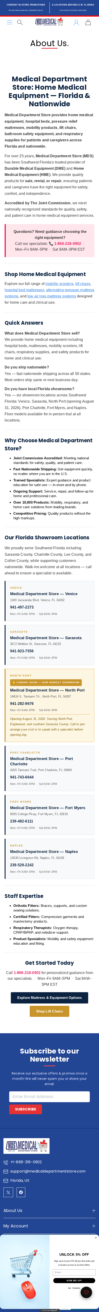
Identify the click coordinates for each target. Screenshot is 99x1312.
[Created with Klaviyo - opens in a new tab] (49, 1310)
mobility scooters (59, 284)
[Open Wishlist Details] (86, 1292)
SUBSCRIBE (25, 1109)
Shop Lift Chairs (49, 1011)
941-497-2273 (22, 607)
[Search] (20, 22)
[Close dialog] (96, 1238)
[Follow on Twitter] (8, 1192)
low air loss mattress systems (51, 296)
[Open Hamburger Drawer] (9, 22)
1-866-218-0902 (27, 973)
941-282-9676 (22, 704)
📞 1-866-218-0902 (65, 244)
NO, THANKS (74, 1288)
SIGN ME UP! (74, 1280)
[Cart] (88, 22)
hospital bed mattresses (24, 290)
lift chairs (82, 284)
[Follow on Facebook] (21, 1192)
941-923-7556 (22, 651)
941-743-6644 (22, 777)
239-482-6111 (21, 821)
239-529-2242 (22, 865)
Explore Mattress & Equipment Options (49, 998)
